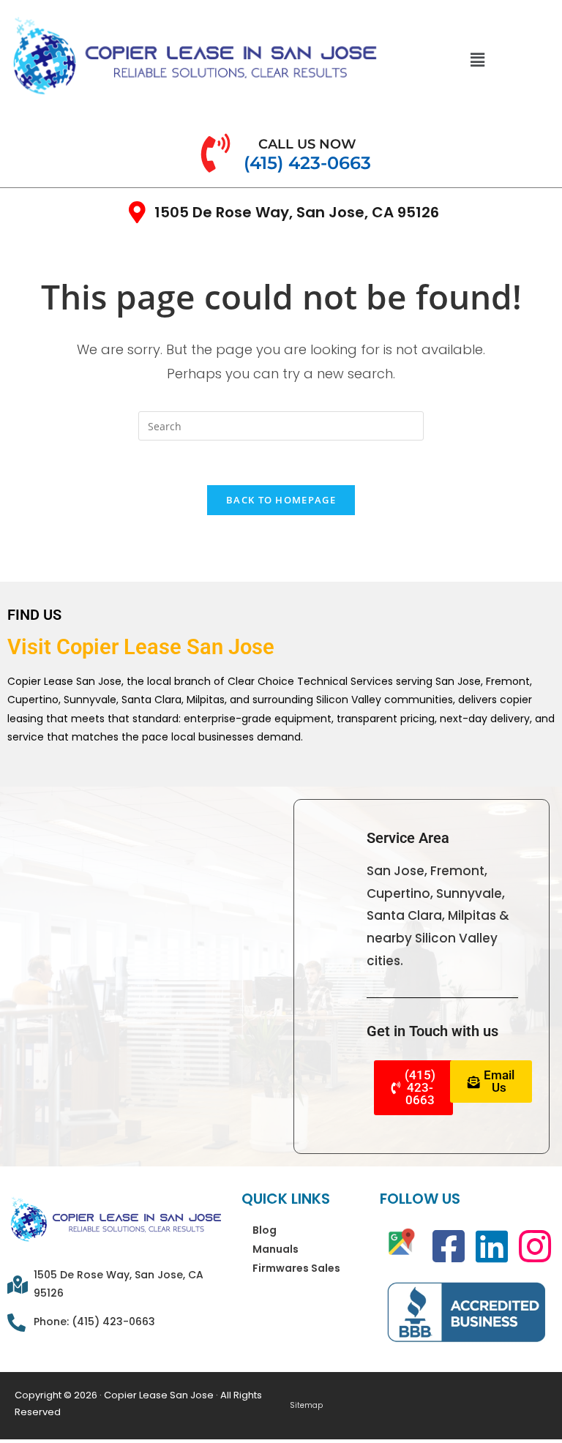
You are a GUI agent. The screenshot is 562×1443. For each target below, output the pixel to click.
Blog (264, 1230)
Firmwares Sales (296, 1268)
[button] (477, 59)
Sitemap (306, 1405)
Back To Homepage (281, 499)
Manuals (275, 1249)
